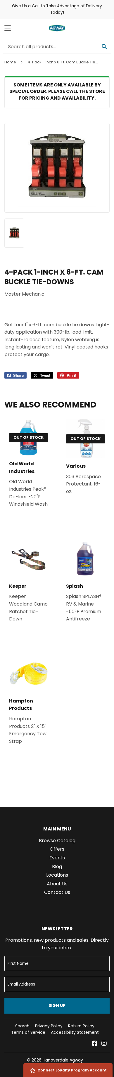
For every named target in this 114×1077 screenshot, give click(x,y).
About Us (57, 883)
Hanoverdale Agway (63, 1060)
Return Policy (81, 1026)
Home (10, 62)
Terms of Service (28, 1032)
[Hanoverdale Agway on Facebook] (94, 1043)
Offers (57, 849)
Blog (57, 866)
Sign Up (57, 1005)
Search (22, 1026)
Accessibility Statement (75, 1032)
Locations (57, 875)
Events (57, 857)
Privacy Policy (49, 1026)
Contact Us (57, 892)
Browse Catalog (57, 840)
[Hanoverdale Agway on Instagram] (104, 1043)
